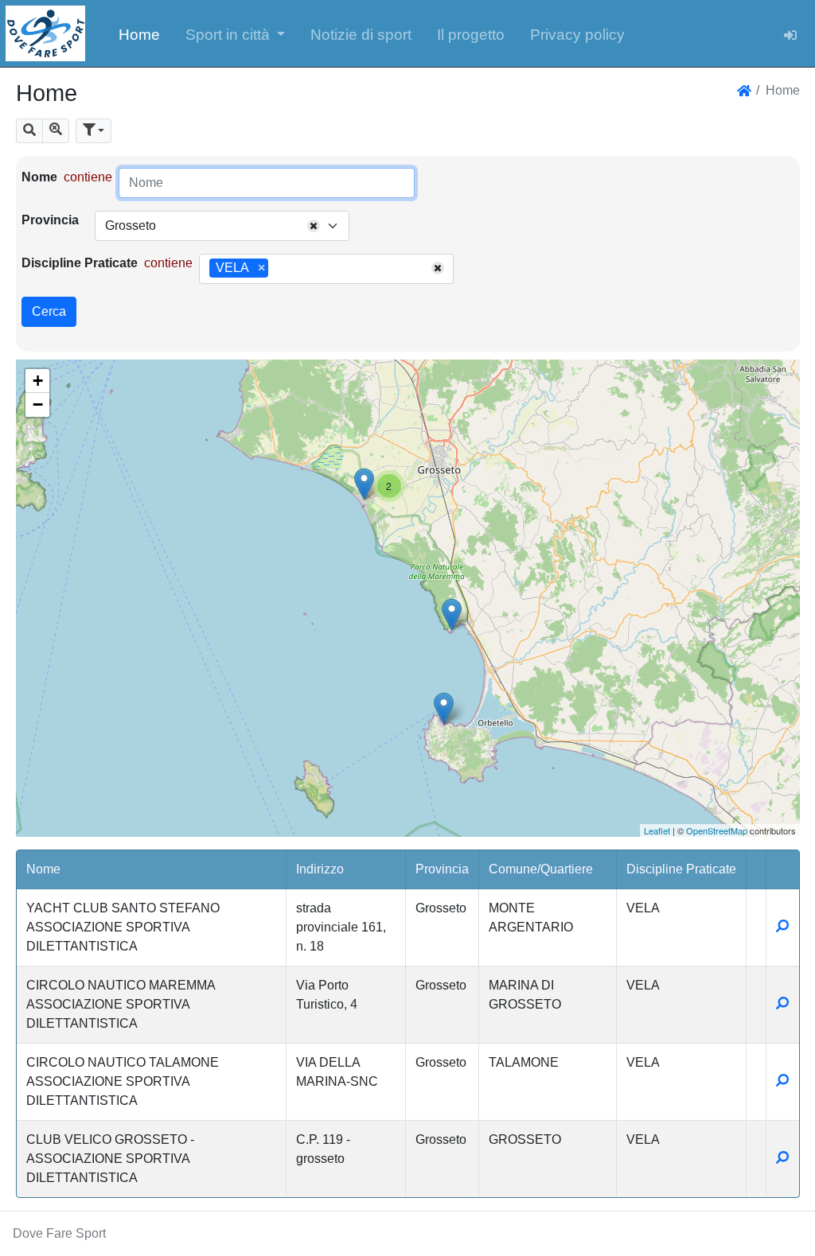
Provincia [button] (442, 869)
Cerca (49, 311)
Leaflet (657, 830)
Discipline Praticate (79, 263)
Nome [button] (43, 869)
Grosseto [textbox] (130, 225)
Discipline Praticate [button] (681, 869)
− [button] (38, 404)
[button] (235, 33)
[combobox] (222, 226)
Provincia (50, 220)
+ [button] (38, 381)
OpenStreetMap (716, 830)
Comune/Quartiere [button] (541, 869)
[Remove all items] (313, 226)
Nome (39, 177)
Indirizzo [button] (320, 869)
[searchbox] (278, 269)
